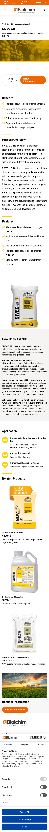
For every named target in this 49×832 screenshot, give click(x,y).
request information (29, 80)
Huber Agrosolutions (9, 2)
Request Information (15, 702)
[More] (45, 2)
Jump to (10, 80)
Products (5, 24)
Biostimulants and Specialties (21, 24)
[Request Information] (24, 685)
